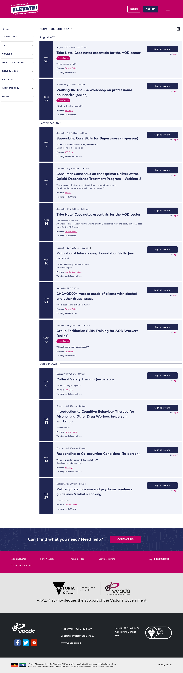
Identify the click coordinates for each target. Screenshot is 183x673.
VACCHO (69, 389)
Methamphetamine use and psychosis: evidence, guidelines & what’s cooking (94, 491)
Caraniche (69, 351)
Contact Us (125, 539)
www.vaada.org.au (71, 642)
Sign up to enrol (162, 49)
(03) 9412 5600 (83, 628)
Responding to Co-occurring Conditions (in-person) (98, 453)
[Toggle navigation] (168, 9)
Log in (134, 9)
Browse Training (107, 558)
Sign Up (150, 9)
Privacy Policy (165, 664)
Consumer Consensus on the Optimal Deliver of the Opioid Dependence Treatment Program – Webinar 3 (98, 176)
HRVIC (68, 192)
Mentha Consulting (73, 272)
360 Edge (69, 110)
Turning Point (71, 68)
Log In (175, 54)
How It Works (47, 558)
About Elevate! (18, 558)
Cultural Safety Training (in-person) (85, 379)
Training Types (76, 558)
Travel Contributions (21, 565)
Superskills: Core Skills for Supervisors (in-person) (97, 138)
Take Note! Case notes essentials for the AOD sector (98, 52)
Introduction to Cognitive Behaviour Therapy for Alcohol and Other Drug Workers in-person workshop (95, 416)
